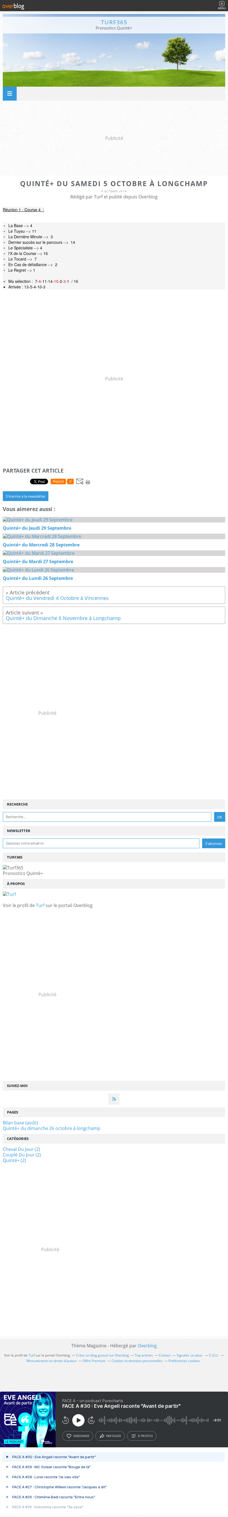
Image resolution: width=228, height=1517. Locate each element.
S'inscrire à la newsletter (25, 496)
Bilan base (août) (20, 1123)
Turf (40, 905)
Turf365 (114, 22)
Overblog (147, 1346)
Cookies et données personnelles (137, 1360)
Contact (165, 1355)
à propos (145, 1436)
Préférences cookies (184, 1360)
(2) (21, 1149)
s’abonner (81, 1436)
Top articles (144, 1355)
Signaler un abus (190, 1355)
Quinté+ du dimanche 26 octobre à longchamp (51, 1128)
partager (113, 1436)
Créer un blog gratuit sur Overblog (102, 1355)
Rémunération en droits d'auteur (51, 1360)
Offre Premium (94, 1360)
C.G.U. (214, 1355)
